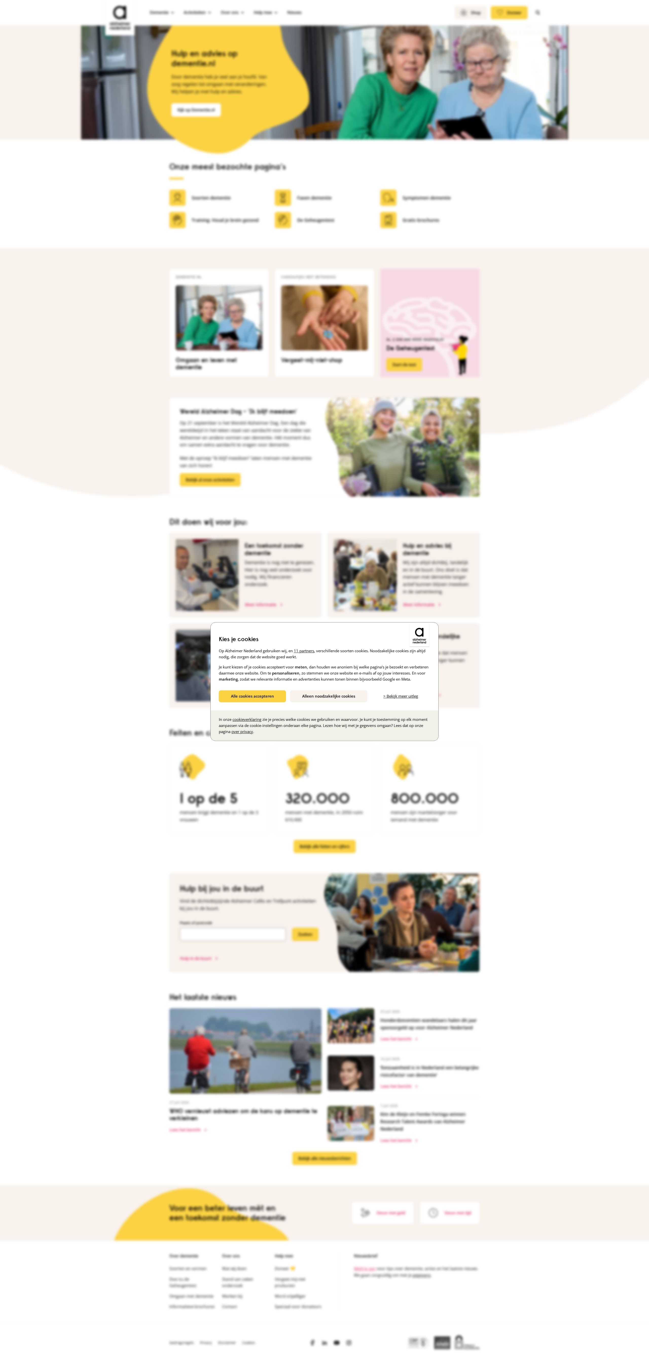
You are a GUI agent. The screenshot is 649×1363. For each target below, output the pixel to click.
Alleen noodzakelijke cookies (328, 696)
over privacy (242, 731)
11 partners (304, 650)
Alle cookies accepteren (252, 696)
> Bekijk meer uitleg (400, 696)
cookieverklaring (246, 719)
